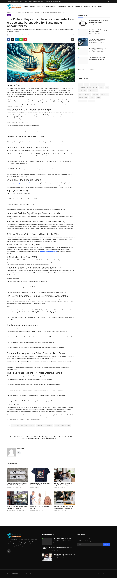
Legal (13, 12)
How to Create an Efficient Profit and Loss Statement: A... (64, 555)
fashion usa (91, 101)
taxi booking (93, 84)
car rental (101, 84)
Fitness (101, 87)
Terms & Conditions (103, 574)
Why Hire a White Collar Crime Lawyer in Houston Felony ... (63, 484)
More (99, 6)
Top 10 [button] (32, 6)
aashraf (91, 24)
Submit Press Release (38, 1)
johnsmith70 (92, 51)
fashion (80, 84)
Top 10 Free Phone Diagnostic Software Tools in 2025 (97, 39)
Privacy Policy (15, 1)
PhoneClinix (92, 42)
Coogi (90, 33)
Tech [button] (93, 6)
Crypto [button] (70, 6)
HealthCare (95, 94)
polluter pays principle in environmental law (25, 183)
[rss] (9, 551)
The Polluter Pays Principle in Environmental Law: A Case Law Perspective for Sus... (25, 437)
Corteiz (98, 97)
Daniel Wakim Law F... (12, 510)
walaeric (55, 487)
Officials (32, 487)
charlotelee (9, 487)
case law (57, 425)
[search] (108, 6)
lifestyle (95, 87)
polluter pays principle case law (48, 251)
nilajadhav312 (46, 551)
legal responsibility (65, 425)
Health (89, 87)
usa (107, 87)
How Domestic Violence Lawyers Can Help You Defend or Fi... (17, 484)
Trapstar (92, 97)
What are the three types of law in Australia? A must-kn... (17, 507)
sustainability (40, 425)
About (21, 1)
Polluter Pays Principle (17, 425)
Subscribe (106, 544)
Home (26, 6)
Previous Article (35, 434)
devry (54, 558)
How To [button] (39, 6)
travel (86, 84)
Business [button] (78, 6)
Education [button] (61, 6)
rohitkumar (92, 61)
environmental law (29, 425)
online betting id (93, 91)
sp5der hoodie (104, 94)
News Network (28, 1)
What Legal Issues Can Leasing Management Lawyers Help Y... (63, 507)
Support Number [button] (49, 6)
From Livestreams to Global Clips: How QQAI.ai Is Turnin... (98, 21)
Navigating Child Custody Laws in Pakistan (40, 507)
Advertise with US (57, 1)
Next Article (45, 434)
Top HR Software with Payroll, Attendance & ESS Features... (97, 58)
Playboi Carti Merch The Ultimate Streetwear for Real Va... (40, 484)
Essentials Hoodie (83, 97)
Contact (9, 1)
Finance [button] (86, 6)
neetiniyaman (21, 448)
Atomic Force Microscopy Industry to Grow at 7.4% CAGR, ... (58, 548)
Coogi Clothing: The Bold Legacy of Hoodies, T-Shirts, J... (98, 30)
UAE (85, 91)
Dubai (80, 91)
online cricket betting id (84, 94)
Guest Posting (48, 1)
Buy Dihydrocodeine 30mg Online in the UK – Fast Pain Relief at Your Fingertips (58, 437)
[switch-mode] (109, 1)
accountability (49, 425)
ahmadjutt (32, 510)
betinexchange (82, 101)
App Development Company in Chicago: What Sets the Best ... (97, 49)
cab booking (82, 87)
